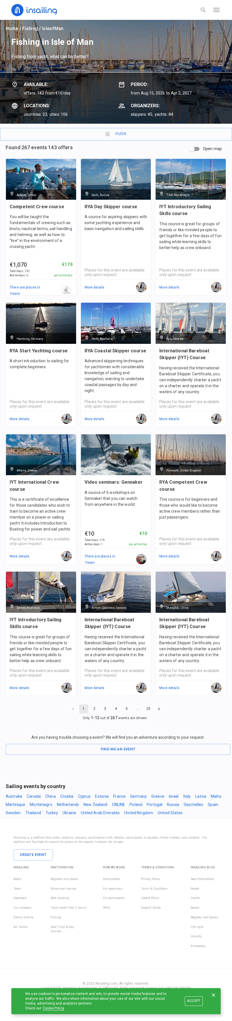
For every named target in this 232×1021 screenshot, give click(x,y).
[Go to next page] (159, 708)
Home (12, 28)
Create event (33, 854)
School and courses (64, 889)
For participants (114, 898)
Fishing (30, 28)
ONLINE (118, 804)
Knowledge (198, 946)
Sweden (13, 813)
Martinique (15, 804)
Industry (196, 936)
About (18, 879)
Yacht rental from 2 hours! (69, 908)
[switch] (192, 149)
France (119, 796)
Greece (157, 796)
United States (170, 813)
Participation (111, 879)
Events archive (23, 917)
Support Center (151, 908)
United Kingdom (138, 813)
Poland (136, 804)
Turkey (52, 813)
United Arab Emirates (100, 813)
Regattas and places (65, 879)
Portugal (154, 804)
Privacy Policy (150, 879)
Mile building (60, 898)
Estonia (102, 796)
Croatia (67, 796)
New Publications (202, 879)
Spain (213, 804)
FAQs (107, 908)
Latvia (200, 796)
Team (17, 889)
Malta (216, 796)
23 (148, 709)
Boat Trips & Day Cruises (62, 929)
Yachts (195, 898)
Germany (138, 796)
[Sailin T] (66, 290)
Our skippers (23, 908)
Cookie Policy (53, 1008)
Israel (174, 796)
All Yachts (21, 927)
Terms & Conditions (154, 889)
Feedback (20, 898)
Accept (193, 1001)
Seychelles (193, 804)
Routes (195, 908)
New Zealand (95, 804)
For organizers (113, 889)
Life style (197, 927)
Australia (14, 796)
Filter (120, 134)
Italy (187, 796)
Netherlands (68, 804)
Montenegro (41, 804)
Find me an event (118, 749)
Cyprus (84, 796)
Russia (173, 804)
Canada (34, 796)
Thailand (33, 813)
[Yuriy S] (141, 559)
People (195, 889)
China (50, 796)
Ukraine (69, 813)
